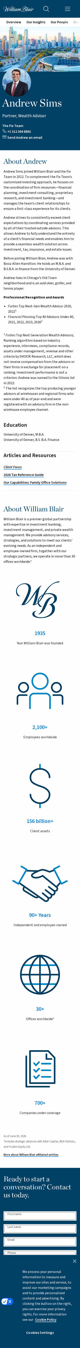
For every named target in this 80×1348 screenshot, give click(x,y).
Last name (14, 1227)
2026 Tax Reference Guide (24, 474)
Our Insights (35, 22)
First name (15, 1214)
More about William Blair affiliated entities (31, 1155)
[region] (40, 1301)
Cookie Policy (45, 1319)
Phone (12, 1253)
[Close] (75, 1261)
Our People (59, 22)
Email (11, 1240)
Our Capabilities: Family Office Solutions (35, 482)
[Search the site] (46, 9)
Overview (13, 22)
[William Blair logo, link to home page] (19, 8)
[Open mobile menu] (67, 9)
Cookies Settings (40, 1332)
